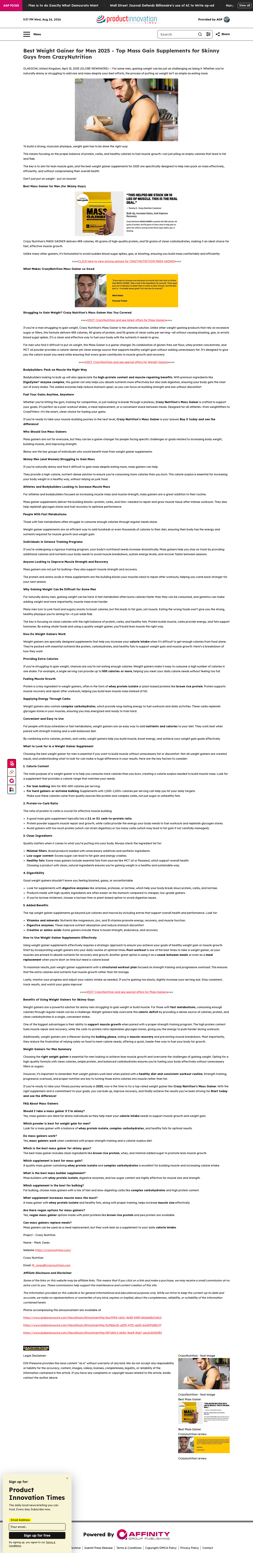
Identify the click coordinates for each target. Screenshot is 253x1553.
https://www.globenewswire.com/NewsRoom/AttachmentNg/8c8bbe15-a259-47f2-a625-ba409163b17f (92, 1325)
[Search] (200, 34)
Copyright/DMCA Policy (161, 1548)
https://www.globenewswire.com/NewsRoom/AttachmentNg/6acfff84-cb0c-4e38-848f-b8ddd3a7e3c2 (92, 1317)
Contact (207, 1548)
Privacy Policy (189, 1548)
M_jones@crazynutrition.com (51, 1265)
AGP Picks (11, 5)
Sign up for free (37, 1535)
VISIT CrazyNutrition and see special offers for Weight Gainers (126, 362)
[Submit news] (12, 763)
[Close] (67, 1478)
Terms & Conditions (128, 1548)
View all (244, 5)
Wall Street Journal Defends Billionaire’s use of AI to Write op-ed (162, 5)
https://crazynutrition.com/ (53, 1250)
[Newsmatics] (12, 789)
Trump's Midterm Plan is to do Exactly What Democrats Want (49, 5)
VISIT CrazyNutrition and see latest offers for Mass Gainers (126, 320)
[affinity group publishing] (12, 780)
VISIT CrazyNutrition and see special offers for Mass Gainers (126, 992)
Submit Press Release (98, 1548)
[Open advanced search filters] (208, 34)
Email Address (20, 1520)
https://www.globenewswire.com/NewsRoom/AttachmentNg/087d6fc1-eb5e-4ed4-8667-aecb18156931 (92, 1332)
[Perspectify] (12, 772)
